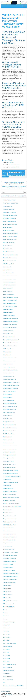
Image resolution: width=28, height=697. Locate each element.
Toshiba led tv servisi (8, 567)
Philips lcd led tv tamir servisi (9, 403)
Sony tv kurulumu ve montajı (9, 518)
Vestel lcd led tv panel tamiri (9, 218)
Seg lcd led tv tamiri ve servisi (10, 491)
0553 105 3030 (10, 162)
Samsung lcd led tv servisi (9, 467)
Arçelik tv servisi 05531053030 (10, 224)
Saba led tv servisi (7, 439)
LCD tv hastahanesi (7, 676)
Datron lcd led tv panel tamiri (9, 303)
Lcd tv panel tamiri (7, 646)
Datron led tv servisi (7, 291)
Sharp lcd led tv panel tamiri (9, 558)
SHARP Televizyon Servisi (9, 540)
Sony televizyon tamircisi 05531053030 (12, 506)
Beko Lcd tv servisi (7, 245)
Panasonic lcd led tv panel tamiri (10, 388)
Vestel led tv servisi (7, 206)
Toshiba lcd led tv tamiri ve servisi (10, 573)
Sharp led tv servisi (7, 546)
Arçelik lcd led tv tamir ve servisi (10, 233)
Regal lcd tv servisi (7, 415)
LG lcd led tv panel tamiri (9, 367)
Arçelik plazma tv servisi (8, 230)
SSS (4, 682)
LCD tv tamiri (6, 631)
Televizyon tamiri (7, 588)
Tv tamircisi (5, 615)
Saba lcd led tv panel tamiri (9, 452)
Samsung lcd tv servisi (8, 458)
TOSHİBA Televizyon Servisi (9, 561)
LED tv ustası (6, 661)
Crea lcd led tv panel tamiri (9, 282)
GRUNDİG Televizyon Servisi (9, 327)
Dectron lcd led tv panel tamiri (10, 324)
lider (10, 172)
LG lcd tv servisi (6, 351)
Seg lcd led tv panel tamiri (9, 500)
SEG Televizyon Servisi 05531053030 (11, 476)
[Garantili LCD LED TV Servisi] (14, 2)
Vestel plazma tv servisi (8, 209)
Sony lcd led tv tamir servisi (9, 515)
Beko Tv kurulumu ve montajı (10, 257)
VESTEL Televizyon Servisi (9, 200)
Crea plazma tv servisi (8, 273)
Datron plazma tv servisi (8, 294)
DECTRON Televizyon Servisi (10, 306)
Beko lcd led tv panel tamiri (9, 260)
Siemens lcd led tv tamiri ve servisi (11, 497)
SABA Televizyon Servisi (8, 433)
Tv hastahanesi (6, 673)
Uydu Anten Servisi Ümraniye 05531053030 (13, 685)
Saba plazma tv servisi (8, 442)
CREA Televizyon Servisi (8, 263)
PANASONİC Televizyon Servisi (10, 370)
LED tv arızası (6, 655)
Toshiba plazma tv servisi (9, 570)
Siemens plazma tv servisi (9, 534)
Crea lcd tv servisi (7, 266)
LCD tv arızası (6, 634)
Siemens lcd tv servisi (8, 527)
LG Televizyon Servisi (8, 348)
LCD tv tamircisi (6, 637)
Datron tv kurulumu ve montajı (10, 300)
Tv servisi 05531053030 (8, 606)
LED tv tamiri (6, 652)
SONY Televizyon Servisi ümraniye (11, 503)
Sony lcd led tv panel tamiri (9, 521)
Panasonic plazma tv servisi (9, 379)
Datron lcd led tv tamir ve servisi (10, 297)
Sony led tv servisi (7, 509)
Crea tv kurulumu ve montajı (9, 279)
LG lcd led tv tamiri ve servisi (9, 358)
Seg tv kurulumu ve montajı (9, 494)
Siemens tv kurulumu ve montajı (10, 482)
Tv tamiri (5, 609)
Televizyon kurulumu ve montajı (10, 600)
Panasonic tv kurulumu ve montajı (11, 385)
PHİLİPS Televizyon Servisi (9, 391)
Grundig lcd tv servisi (8, 330)
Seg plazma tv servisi (8, 488)
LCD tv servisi (6, 628)
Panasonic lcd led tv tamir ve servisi (11, 382)
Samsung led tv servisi (8, 461)
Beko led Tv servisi (7, 248)
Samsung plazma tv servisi (9, 464)
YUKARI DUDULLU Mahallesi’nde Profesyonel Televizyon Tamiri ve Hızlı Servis (13, 21)
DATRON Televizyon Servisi (9, 285)
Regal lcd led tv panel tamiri (9, 430)
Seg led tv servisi (7, 485)
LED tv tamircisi (6, 658)
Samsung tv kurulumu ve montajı (10, 470)
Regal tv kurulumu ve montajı (10, 427)
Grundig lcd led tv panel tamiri (10, 345)
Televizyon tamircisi (7, 594)
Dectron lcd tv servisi (8, 309)
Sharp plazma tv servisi (8, 549)
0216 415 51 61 (9, 694)
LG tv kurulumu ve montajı (9, 361)
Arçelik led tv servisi (7, 227)
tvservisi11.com (15, 167)
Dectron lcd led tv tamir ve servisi (10, 318)
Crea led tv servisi (7, 269)
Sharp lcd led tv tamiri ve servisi (10, 552)
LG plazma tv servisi (7, 364)
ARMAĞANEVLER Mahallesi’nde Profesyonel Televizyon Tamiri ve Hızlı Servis (14, 187)
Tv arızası (5, 612)
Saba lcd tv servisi (7, 436)
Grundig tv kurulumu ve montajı (10, 342)
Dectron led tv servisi (8, 312)
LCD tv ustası (6, 640)
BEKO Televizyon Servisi (8, 242)
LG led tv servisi (7, 354)
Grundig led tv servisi (8, 333)
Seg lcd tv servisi (7, 479)
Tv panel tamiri (6, 625)
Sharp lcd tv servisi (7, 543)
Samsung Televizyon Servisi (9, 455)
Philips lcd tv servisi (7, 394)
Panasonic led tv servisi (8, 376)
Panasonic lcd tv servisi (8, 373)
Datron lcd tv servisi (7, 288)
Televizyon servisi (7, 585)
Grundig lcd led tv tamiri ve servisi (11, 339)
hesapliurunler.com (15, 164)
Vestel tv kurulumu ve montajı (10, 215)
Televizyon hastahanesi (8, 670)
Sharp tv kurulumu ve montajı (10, 555)
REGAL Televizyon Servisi (9, 412)
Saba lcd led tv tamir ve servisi (10, 446)
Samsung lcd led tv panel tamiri (10, 473)
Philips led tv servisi (7, 397)
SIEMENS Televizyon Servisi (9, 524)
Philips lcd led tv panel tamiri (9, 409)
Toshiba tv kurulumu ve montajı (10, 576)
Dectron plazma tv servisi (9, 315)
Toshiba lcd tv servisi (8, 564)
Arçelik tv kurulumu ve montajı (10, 236)
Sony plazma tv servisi (8, 512)
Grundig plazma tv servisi (9, 336)
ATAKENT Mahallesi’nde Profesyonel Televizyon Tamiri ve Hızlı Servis (14, 183)
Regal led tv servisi (7, 418)
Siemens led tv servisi (8, 531)
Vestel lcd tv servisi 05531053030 (10, 203)
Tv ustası (5, 619)
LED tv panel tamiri (7, 667)
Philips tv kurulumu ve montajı (10, 406)
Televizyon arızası (7, 591)
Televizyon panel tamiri (8, 603)
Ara (25, 192)
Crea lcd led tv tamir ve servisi (10, 276)
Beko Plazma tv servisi (8, 251)
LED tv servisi (6, 649)
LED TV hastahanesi (8, 679)
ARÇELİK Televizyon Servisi (9, 221)
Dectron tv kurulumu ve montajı (10, 321)
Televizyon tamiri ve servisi (9, 582)
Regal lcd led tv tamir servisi (9, 424)
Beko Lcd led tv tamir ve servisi (10, 254)
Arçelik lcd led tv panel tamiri (9, 239)
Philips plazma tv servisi (8, 400)
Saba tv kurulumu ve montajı (9, 449)
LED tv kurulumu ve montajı (9, 664)
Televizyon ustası (7, 597)
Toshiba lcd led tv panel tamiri (10, 579)
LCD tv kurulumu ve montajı (9, 643)
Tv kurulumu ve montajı (8, 622)
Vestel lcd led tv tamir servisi (9, 212)
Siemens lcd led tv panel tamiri (10, 537)
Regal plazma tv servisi (8, 421)
